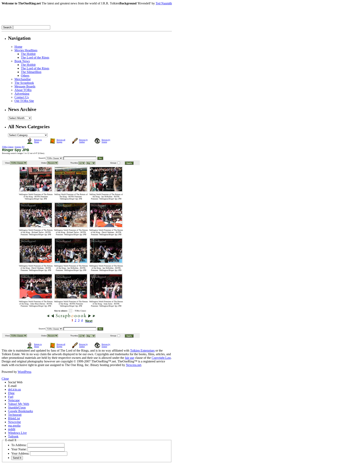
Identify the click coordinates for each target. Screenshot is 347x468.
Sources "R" (19, 147)
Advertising (21, 93)
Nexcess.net (133, 365)
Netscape (14, 400)
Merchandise (22, 79)
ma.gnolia (14, 425)
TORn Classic (7, 147)
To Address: (19, 445)
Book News (22, 61)
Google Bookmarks (20, 411)
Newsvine (14, 422)
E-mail (12, 386)
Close (5, 378)
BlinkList (14, 418)
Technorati (14, 414)
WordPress (24, 371)
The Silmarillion (31, 72)
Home (18, 46)
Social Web (15, 382)
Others (25, 75)
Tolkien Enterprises (142, 350)
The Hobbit (28, 54)
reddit (11, 429)
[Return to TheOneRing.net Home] (62, 24)
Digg (11, 393)
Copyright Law (161, 357)
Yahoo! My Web (18, 404)
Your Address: (20, 453)
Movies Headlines (25, 50)
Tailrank (13, 436)
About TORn (23, 90)
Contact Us (21, 97)
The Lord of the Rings (35, 57)
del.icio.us (14, 389)
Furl (10, 396)
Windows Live (17, 432)
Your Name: (19, 449)
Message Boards (24, 86)
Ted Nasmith (164, 3)
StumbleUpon (17, 407)
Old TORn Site (24, 101)
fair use (129, 357)
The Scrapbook (24, 82)
